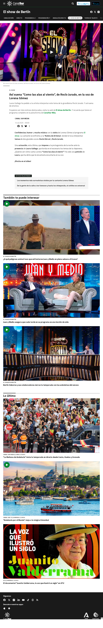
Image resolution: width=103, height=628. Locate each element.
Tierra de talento (90, 18)
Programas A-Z (30, 18)
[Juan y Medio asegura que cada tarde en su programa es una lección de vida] (51, 290)
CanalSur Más (9, 18)
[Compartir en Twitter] (22, 126)
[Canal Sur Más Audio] (96, 3)
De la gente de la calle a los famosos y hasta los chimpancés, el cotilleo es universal (51, 186)
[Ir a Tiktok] (28, 600)
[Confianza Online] (96, 616)
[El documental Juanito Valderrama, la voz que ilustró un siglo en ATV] (51, 551)
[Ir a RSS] (37, 600)
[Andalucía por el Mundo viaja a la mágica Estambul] (51, 488)
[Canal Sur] (15, 3)
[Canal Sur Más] (83, 3)
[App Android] (9, 608)
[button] (51, 52)
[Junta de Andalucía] (86, 616)
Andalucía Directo (59, 18)
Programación (43, 18)
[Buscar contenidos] (73, 3)
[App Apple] (4, 608)
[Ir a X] (95, 12)
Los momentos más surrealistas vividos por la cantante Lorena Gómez (45, 180)
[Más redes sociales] (29, 126)
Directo (19, 18)
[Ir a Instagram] (98, 12)
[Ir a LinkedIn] (19, 600)
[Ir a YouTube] (23, 600)
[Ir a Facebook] (91, 12)
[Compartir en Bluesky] (26, 126)
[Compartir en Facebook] (18, 126)
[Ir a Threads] (33, 600)
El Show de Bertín (75, 18)
